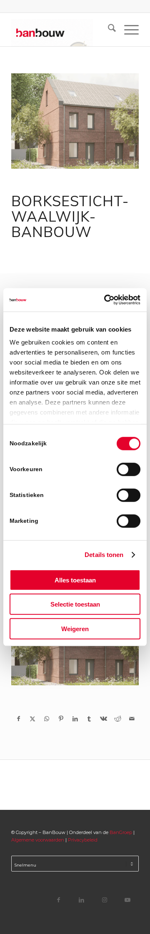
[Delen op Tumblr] (89, 718)
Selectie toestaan (75, 604)
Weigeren (75, 628)
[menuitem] (108, 29)
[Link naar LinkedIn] (81, 899)
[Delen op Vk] (103, 718)
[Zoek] (108, 29)
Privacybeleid (83, 840)
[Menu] (127, 29)
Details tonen (104, 554)
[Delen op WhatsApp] (47, 718)
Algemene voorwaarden (37, 840)
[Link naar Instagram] (104, 899)
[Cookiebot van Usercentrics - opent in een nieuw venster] (105, 300)
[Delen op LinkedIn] (75, 718)
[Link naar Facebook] (58, 899)
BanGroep (121, 832)
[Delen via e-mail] (132, 718)
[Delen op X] (32, 718)
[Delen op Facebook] (18, 718)
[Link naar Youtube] (127, 899)
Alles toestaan (75, 579)
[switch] (128, 469)
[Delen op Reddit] (117, 718)
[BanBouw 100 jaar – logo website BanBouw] (62, 29)
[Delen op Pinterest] (61, 718)
